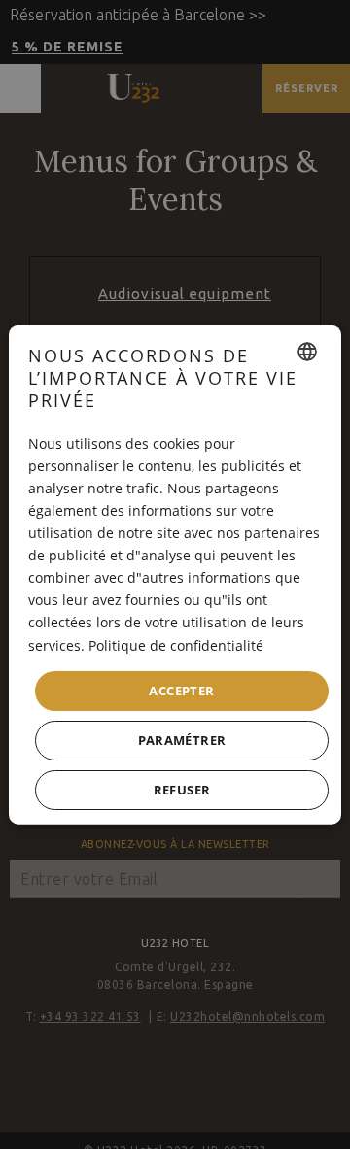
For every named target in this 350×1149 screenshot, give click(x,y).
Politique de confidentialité (175, 644)
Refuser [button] (182, 789)
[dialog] (175, 574)
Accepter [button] (181, 689)
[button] (182, 740)
